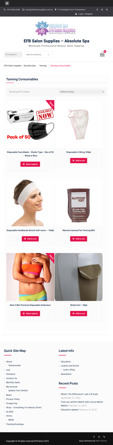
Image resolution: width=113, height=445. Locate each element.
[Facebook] (97, 10)
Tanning (43, 65)
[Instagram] (102, 10)
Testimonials (14, 365)
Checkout (10, 374)
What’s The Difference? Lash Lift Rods (79, 394)
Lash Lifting (69, 370)
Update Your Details (18, 390)
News (9, 395)
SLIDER (9, 412)
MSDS (11, 420)
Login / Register (85, 14)
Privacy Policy (13, 399)
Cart (8, 370)
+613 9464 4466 (13, 9)
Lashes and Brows (70, 366)
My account (12, 387)
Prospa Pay (12, 403)
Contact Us (11, 378)
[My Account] (107, 10)
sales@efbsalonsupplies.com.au (39, 9)
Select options (32, 164)
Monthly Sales (13, 382)
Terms (9, 416)
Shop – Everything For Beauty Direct (24, 407)
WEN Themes (101, 441)
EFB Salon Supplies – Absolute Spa (56, 41)
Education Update (69, 410)
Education (66, 361)
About (9, 361)
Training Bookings (15, 424)
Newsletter (66, 374)
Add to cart (80, 160)
